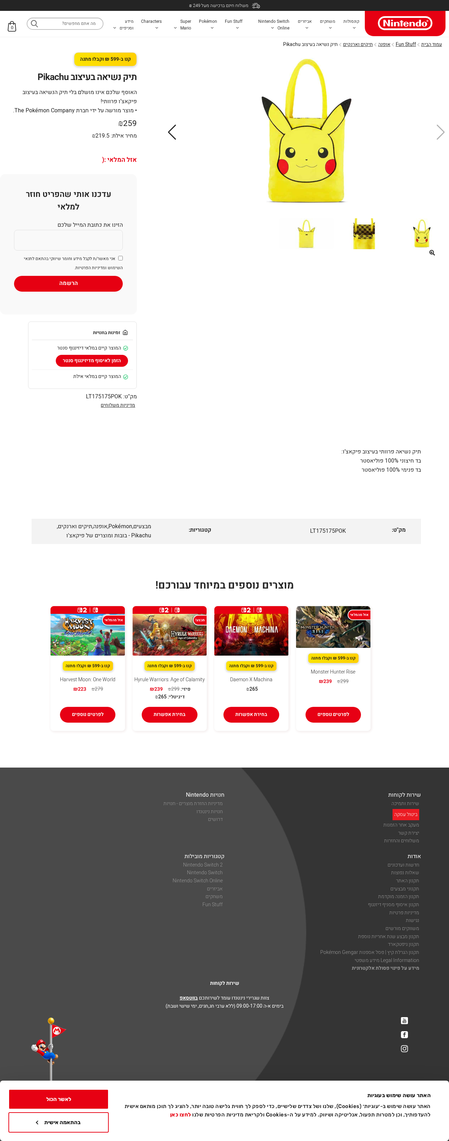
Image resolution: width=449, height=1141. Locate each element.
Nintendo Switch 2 (203, 865)
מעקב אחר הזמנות (401, 825)
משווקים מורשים (402, 928)
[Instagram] (404, 1048)
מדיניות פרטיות (404, 912)
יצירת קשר (408, 833)
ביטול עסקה (405, 814)
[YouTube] (404, 1020)
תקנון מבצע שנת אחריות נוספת (388, 936)
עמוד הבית (431, 44)
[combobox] (65, 24)
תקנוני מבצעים (404, 889)
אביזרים (215, 889)
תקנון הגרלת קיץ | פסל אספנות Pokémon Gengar (369, 952)
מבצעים (142, 526)
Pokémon (120, 526)
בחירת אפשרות (251, 714)
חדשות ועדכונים (403, 865)
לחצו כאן (180, 1115)
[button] (432, 252)
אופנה (384, 44)
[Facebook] (404, 1034)
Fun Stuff (406, 44)
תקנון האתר (407, 880)
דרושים (215, 819)
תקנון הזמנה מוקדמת (398, 896)
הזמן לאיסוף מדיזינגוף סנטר (92, 360)
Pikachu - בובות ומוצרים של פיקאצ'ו (108, 535)
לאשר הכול (58, 1099)
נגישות (412, 920)
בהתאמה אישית (62, 1122)
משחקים (214, 896)
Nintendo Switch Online (198, 880)
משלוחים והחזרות (401, 840)
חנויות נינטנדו (209, 811)
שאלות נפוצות (405, 872)
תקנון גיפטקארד (403, 944)
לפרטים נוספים (333, 714)
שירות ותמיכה (405, 803)
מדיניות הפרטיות (90, 268)
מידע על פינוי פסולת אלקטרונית (385, 968)
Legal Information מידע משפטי (387, 960)
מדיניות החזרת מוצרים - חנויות (193, 803)
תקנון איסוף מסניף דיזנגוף (393, 904)
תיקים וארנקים (358, 44)
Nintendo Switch (205, 872)
